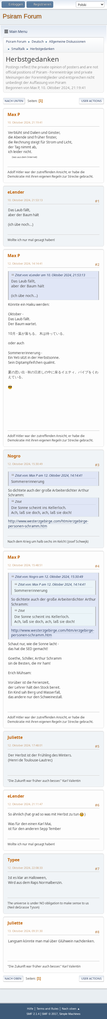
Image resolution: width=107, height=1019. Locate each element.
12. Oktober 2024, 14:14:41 (25, 263)
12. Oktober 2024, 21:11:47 (25, 804)
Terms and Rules (47, 1008)
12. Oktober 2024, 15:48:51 (25, 565)
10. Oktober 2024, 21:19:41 (25, 122)
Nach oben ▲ (71, 1008)
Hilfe (30, 1008)
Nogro (14, 456)
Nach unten (14, 101)
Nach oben (13, 978)
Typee (13, 860)
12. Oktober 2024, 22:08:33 (25, 868)
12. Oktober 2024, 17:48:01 (25, 745)
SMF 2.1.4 (32, 1013)
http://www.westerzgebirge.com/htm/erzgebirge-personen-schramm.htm (52, 633)
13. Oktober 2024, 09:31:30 (25, 931)
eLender (16, 192)
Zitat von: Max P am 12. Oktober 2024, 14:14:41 (49, 475)
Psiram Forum (22, 16)
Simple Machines (70, 1013)
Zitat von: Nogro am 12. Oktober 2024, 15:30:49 (49, 576)
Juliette (15, 737)
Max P (14, 114)
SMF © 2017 (50, 1013)
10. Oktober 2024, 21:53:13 (25, 200)
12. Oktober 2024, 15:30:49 (25, 464)
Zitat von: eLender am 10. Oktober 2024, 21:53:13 (50, 275)
